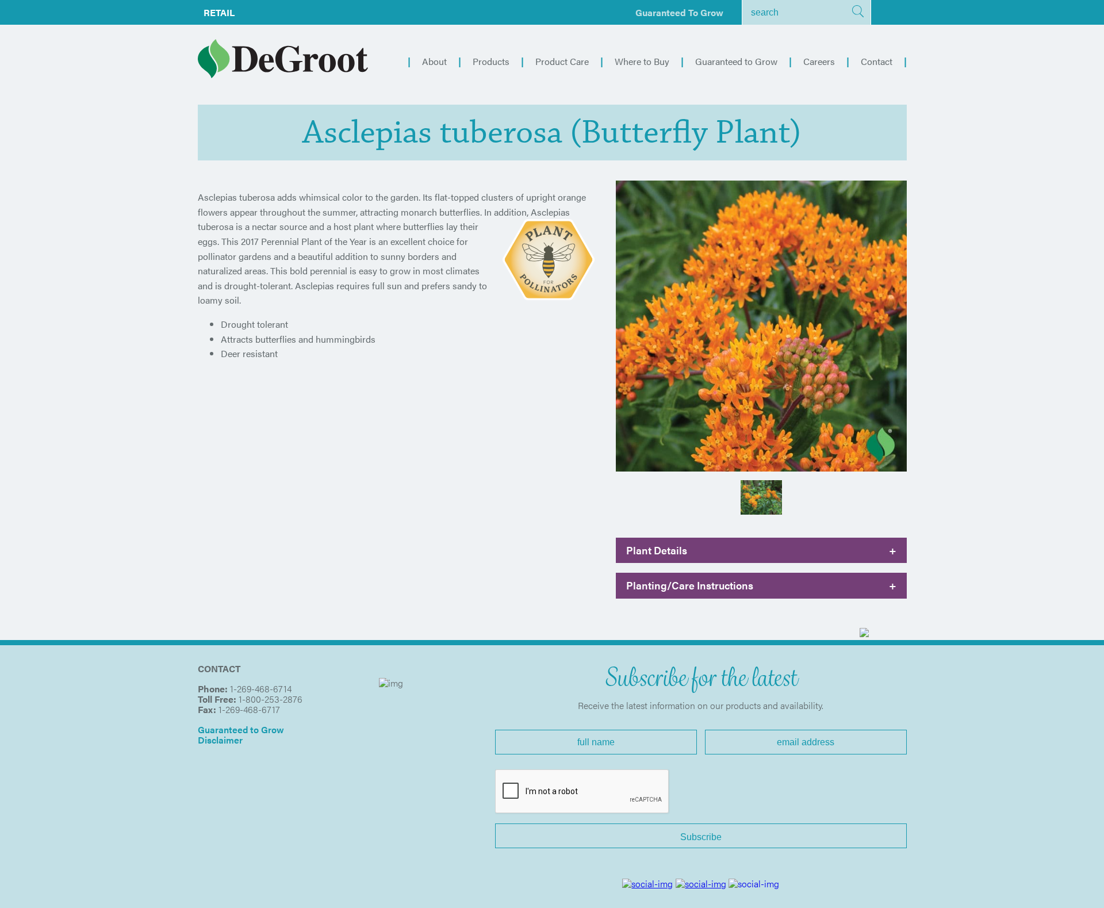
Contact (876, 61)
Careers (819, 61)
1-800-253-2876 (270, 699)
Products (491, 61)
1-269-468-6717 (249, 709)
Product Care (562, 61)
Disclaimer (220, 739)
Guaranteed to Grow (679, 12)
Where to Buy (642, 61)
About (434, 61)
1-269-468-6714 (261, 688)
